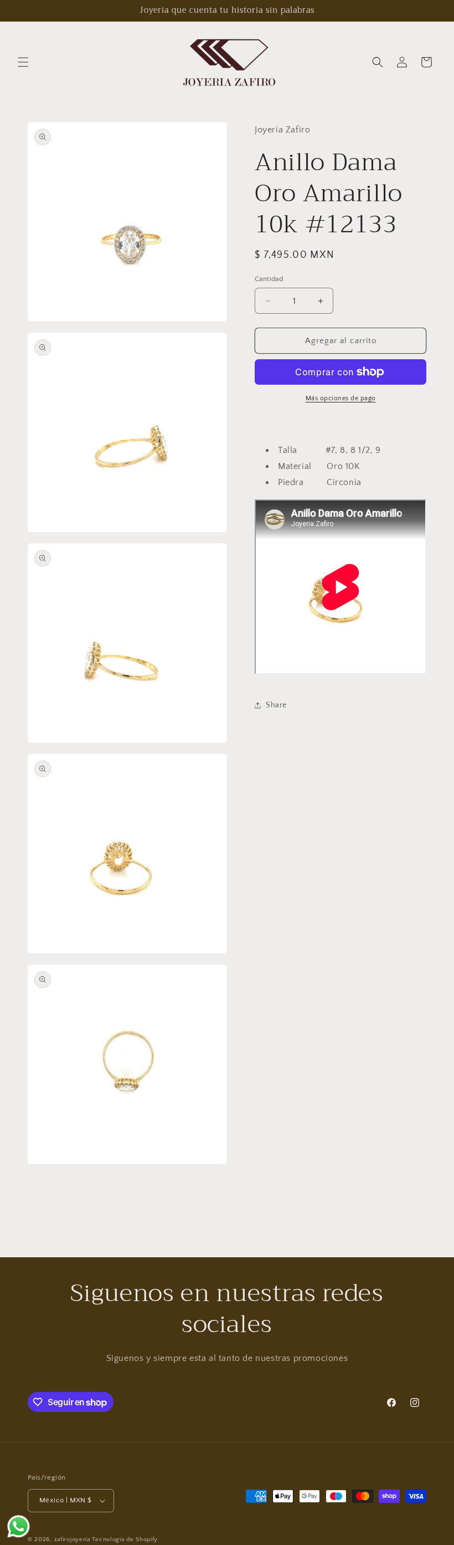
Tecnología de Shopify (125, 1539)
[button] (23, 62)
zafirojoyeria (72, 1539)
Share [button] (276, 705)
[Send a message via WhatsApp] (19, 1526)
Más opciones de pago (341, 398)
